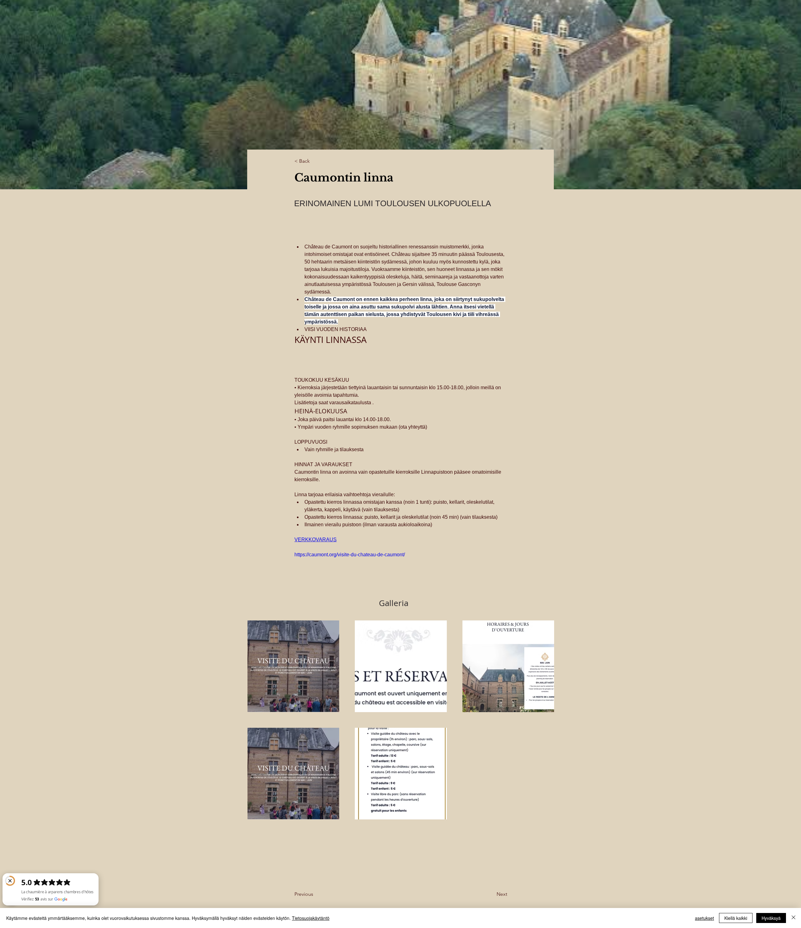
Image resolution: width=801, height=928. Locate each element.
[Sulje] (793, 918)
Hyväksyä (771, 918)
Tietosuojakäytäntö (310, 918)
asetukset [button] (704, 918)
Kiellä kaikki (735, 918)
